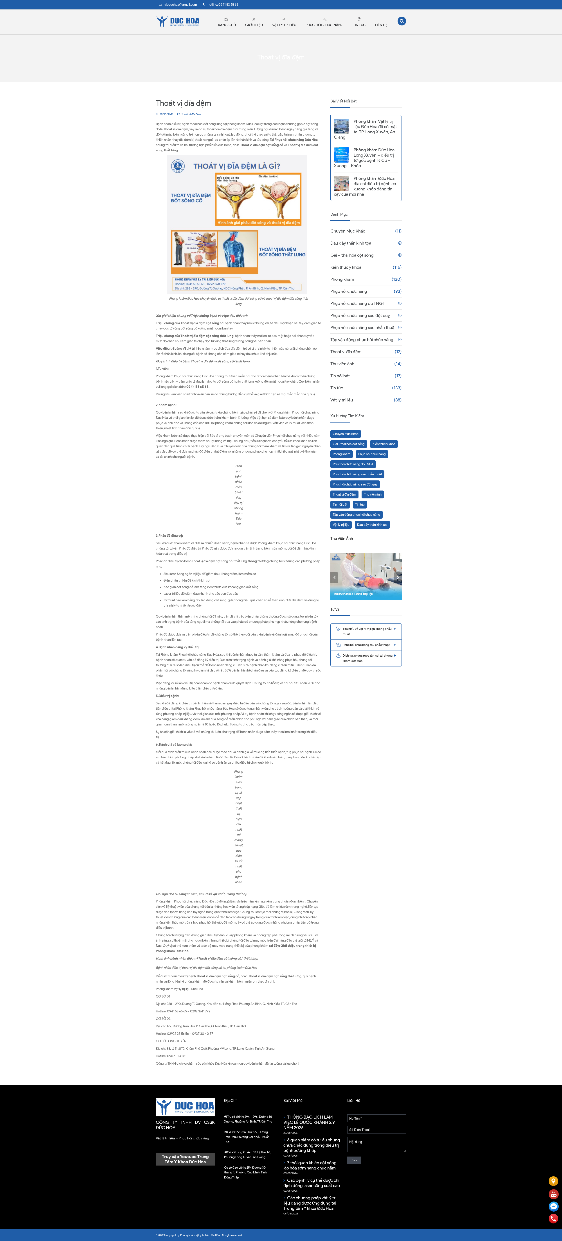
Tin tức (359, 25)
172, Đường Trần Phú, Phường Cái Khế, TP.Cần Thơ (247, 1137)
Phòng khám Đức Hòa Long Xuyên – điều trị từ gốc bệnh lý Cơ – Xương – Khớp (364, 157)
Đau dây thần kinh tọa (350, 243)
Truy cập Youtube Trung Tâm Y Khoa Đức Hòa (185, 1159)
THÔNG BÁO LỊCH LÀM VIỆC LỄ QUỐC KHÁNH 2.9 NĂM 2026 (309, 1122)
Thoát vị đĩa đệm (191, 114)
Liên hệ (381, 25)
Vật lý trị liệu (284, 25)
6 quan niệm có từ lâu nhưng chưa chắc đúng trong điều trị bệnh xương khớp (311, 1145)
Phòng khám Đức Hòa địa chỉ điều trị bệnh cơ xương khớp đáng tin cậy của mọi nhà (365, 186)
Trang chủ (226, 25)
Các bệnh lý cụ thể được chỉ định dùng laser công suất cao (311, 1183)
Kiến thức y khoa (345, 267)
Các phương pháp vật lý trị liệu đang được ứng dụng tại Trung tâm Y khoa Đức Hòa (309, 1203)
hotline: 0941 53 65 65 (223, 5)
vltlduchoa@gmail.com (180, 5)
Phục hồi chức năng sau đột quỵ (360, 315)
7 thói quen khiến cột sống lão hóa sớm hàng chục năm (310, 1165)
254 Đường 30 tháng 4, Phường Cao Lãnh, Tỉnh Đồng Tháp (245, 1172)
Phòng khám (342, 279)
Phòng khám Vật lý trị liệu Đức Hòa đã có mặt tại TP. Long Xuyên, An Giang (365, 129)
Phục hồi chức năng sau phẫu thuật (363, 327)
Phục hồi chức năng (325, 25)
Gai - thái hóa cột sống (349, 444)
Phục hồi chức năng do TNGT (357, 303)
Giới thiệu (254, 25)
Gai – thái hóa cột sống (352, 255)
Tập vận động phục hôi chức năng (361, 339)
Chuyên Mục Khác (347, 231)
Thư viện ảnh (342, 363)
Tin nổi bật (340, 375)
